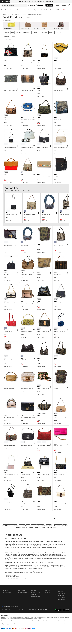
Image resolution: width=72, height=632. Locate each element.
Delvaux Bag (16, 526)
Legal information (17, 609)
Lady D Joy (32, 526)
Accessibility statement (7, 609)
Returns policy (21, 596)
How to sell (33, 590)
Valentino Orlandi (40, 527)
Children (29, 10)
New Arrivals (4, 10)
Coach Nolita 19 (6, 526)
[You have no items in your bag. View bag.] (69, 5)
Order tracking (21, 590)
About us (60, 591)
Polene (31, 527)
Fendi (9, 14)
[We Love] (61, 9)
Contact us (47, 592)
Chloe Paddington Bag (60, 524)
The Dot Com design (10, 575)
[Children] (32, 9)
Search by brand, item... (9, 5)
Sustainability (61, 593)
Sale (64, 10)
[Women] (21, 9)
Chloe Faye (49, 524)
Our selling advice (35, 592)
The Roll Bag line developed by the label (15, 578)
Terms (23, 609)
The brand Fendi (8, 541)
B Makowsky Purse (24, 524)
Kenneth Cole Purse (21, 527)
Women (19, 10)
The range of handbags (10, 571)
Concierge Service (6, 592)
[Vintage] (55, 9)
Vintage (52, 10)
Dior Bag (24, 526)
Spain (23, 630)
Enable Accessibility (5, 1)
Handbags (23, 14)
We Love (59, 10)
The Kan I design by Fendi (12, 576)
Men (24, 10)
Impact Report (61, 595)
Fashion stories (61, 599)
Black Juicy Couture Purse (44, 526)
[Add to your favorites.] (17, 60)
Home (4, 14)
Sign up (64, 5)
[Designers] (16, 9)
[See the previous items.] (3, 208)
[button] (69, 5)
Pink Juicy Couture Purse (61, 526)
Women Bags (15, 14)
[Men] (26, 9)
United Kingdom (8, 630)
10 (64, 518)
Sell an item (49, 5)
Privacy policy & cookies (31, 609)
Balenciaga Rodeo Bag (37, 524)
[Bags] (37, 9)
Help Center (47, 590)
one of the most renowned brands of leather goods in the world (26, 565)
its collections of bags (12, 553)
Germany (19, 630)
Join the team (61, 597)
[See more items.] (68, 208)
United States (14, 630)
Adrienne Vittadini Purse (10, 524)
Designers (12, 10)
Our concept (5, 590)
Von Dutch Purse (51, 527)
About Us (69, 10)
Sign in (57, 5)
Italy (26, 630)
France (2, 630)
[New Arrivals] (8, 9)
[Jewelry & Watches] (49, 9)
